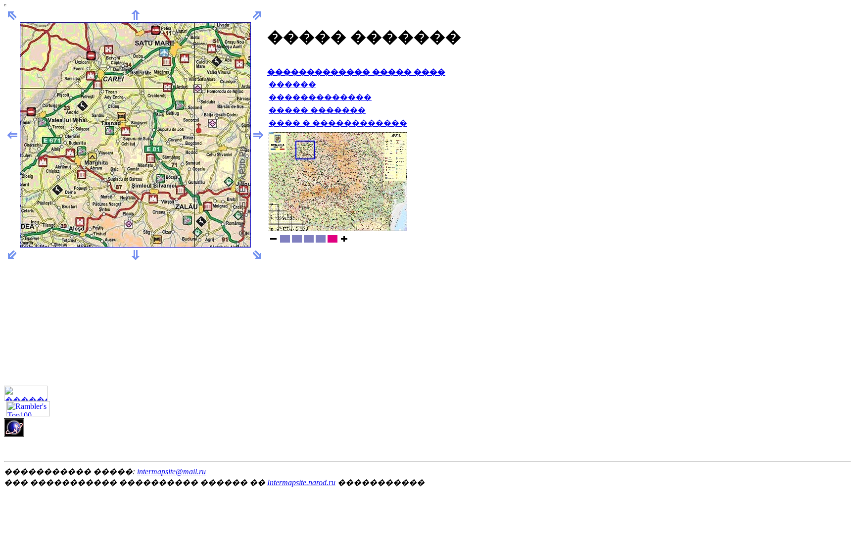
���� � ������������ (338, 123)
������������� (320, 97)
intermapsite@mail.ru (171, 471)
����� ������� (317, 110)
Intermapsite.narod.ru (301, 482)
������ (292, 84)
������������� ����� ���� (356, 72)
